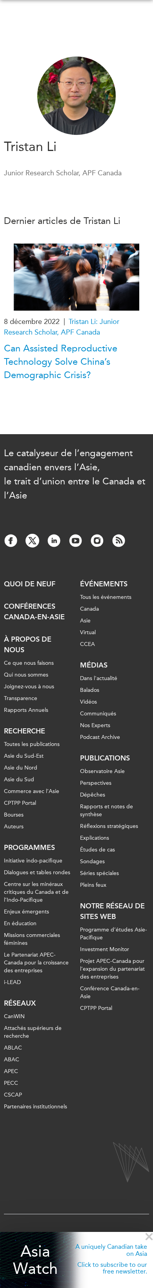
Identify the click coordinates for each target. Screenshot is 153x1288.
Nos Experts (95, 725)
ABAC (11, 1059)
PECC (11, 1083)
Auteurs (14, 826)
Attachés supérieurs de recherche (33, 1032)
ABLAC (13, 1047)
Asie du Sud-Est (24, 756)
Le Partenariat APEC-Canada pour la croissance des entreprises (36, 962)
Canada (89, 609)
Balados (89, 690)
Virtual (88, 632)
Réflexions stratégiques (109, 826)
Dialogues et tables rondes (37, 872)
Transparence (20, 698)
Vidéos (88, 702)
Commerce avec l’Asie (31, 791)
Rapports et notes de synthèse (106, 810)
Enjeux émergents (26, 911)
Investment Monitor (104, 949)
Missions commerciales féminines (32, 939)
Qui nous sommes (26, 674)
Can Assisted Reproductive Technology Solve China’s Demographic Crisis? (60, 361)
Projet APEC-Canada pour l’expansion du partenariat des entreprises (112, 969)
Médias (93, 665)
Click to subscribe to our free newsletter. (112, 1268)
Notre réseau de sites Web (112, 911)
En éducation (20, 923)
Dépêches (92, 794)
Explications (94, 838)
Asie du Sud (19, 779)
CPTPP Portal (20, 803)
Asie (85, 620)
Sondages (92, 861)
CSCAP (13, 1095)
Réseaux (20, 1003)
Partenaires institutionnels (35, 1106)
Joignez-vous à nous (29, 686)
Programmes (29, 847)
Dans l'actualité (98, 678)
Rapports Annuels (26, 710)
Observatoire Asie (102, 771)
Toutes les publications (32, 744)
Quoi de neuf (29, 584)
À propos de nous (27, 644)
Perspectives (95, 783)
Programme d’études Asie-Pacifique (113, 933)
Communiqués (98, 713)
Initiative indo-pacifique (33, 860)
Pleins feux (93, 885)
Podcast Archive (100, 737)
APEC (11, 1071)
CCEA (87, 644)
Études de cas (97, 849)
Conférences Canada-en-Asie (34, 611)
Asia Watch (35, 1260)
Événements (104, 584)
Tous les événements (105, 597)
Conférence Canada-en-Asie (110, 992)
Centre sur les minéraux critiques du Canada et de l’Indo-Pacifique (36, 892)
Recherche (24, 731)
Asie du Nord (20, 767)
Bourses (14, 814)
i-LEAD (12, 982)
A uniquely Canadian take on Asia (111, 1250)
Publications (105, 758)
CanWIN (14, 1016)
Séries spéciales (99, 873)
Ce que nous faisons (29, 663)
